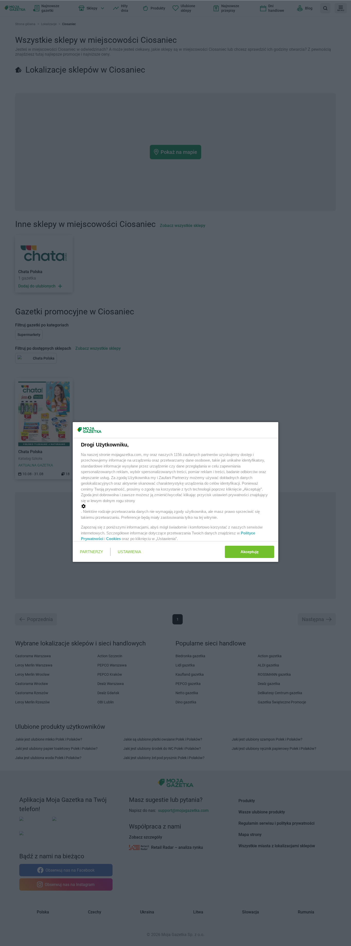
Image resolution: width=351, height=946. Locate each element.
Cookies (113, 538)
